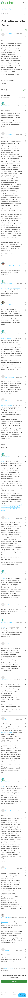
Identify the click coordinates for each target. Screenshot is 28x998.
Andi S (7, 400)
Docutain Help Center (6, 8)
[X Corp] (4, 89)
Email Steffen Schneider (8, 305)
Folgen (14, 29)
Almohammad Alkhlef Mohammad (10, 266)
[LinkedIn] (6, 89)
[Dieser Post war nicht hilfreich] (25, 39)
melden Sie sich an (8, 968)
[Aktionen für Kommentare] (25, 110)
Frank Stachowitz (6, 917)
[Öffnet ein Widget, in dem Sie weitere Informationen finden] (22, 995)
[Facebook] (2, 89)
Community (16, 8)
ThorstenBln (8, 33)
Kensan (7, 950)
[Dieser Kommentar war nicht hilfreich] (25, 108)
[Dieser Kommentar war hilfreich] (25, 103)
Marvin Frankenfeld (6, 106)
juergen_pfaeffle (9, 377)
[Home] (7, 2)
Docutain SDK (15, 993)
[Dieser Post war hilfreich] (25, 34)
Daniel (7, 868)
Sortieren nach (22, 97)
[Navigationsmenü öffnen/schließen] (24, 3)
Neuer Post (14, 981)
